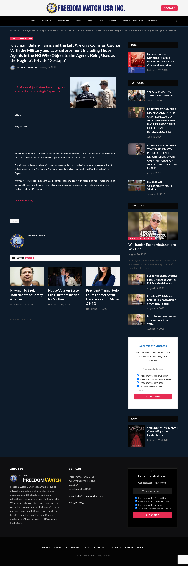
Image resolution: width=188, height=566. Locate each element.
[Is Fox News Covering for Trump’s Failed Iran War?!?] (137, 319)
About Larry (62, 21)
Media (74, 547)
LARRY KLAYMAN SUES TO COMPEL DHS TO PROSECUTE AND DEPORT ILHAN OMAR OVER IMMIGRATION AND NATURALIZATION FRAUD (162, 157)
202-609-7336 (76, 503)
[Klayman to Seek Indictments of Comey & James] (27, 276)
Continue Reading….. (25, 200)
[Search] (176, 21)
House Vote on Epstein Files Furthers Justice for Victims (65, 294)
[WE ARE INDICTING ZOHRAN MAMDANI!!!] (137, 95)
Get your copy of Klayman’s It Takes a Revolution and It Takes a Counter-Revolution (161, 59)
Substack (153, 21)
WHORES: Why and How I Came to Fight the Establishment (162, 431)
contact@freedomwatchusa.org (87, 496)
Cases (100, 21)
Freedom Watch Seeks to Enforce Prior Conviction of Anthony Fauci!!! (161, 299)
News (89, 21)
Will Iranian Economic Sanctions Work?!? (152, 247)
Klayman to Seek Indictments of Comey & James (26, 294)
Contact (112, 21)
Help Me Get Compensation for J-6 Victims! (159, 185)
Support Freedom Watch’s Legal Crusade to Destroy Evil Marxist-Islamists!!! (162, 279)
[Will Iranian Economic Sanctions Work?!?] (153, 226)
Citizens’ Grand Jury (132, 21)
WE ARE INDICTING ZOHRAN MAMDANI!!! (161, 93)
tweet (15, 221)
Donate (169, 8)
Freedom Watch (29, 67)
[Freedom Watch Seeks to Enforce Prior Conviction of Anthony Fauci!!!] (137, 299)
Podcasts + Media (141, 238)
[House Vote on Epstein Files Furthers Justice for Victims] (65, 276)
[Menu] (12, 21)
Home (33, 21)
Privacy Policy (135, 547)
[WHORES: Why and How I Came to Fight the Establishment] (136, 436)
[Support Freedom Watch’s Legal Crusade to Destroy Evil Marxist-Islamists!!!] (137, 279)
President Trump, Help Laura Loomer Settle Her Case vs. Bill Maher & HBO (103, 297)
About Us (46, 21)
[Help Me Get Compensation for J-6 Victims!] (137, 185)
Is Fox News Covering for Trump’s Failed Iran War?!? (161, 319)
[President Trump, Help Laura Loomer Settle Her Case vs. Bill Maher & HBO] (103, 276)
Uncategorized (21, 38)
